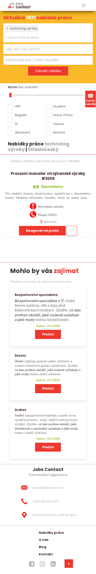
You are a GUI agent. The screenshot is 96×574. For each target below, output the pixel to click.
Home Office (63, 115)
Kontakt (46, 554)
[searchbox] (45, 37)
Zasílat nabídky (91, 102)
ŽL (16, 124)
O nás (43, 540)
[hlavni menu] (83, 5)
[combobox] (48, 32)
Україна (58, 124)
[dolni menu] (69, 563)
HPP (18, 106)
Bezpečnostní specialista (36, 295)
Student (59, 106)
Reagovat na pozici (42, 230)
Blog (42, 547)
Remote (59, 132)
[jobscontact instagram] (42, 564)
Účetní (20, 355)
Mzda (12, 87)
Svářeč (20, 410)
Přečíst (48, 334)
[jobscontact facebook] (31, 564)
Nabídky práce (51, 532)
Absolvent (22, 132)
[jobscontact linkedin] (53, 564)
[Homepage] (19, 5)
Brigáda (21, 115)
